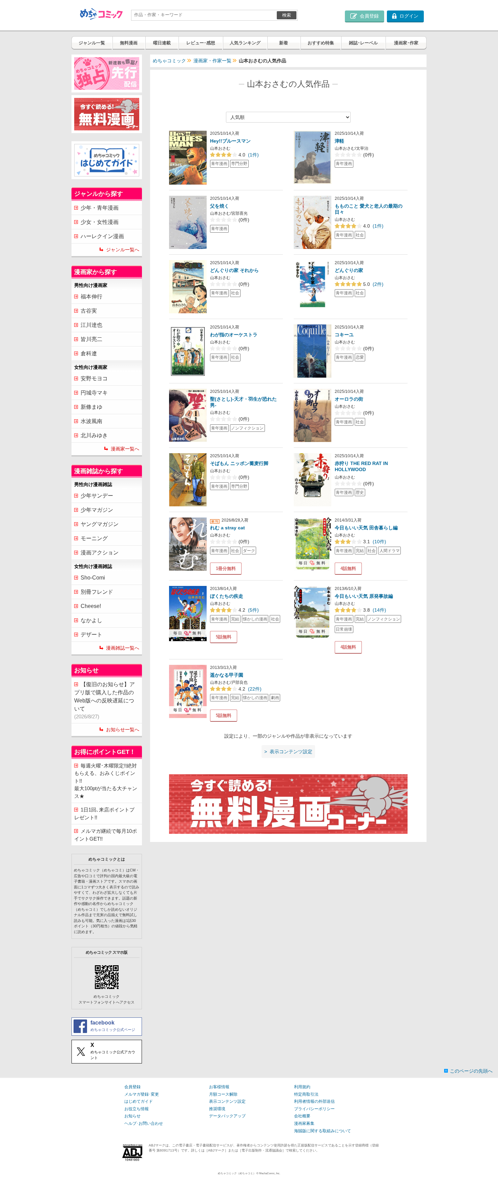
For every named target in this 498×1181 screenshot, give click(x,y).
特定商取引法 (306, 1094)
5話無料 (223, 636)
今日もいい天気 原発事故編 (364, 596)
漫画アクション (100, 552)
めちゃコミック (169, 60)
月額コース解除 (223, 1094)
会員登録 (132, 1086)
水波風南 (91, 421)
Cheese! (91, 606)
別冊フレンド (97, 592)
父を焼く (219, 206)
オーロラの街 (349, 399)
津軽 (339, 141)
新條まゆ (91, 407)
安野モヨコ (94, 378)
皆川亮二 (91, 339)
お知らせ (132, 1116)
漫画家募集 (304, 1123)
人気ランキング (245, 42)
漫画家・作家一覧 (212, 60)
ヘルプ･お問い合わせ (143, 1123)
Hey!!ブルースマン (230, 141)
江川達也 (91, 325)
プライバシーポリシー (314, 1108)
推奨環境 (217, 1108)
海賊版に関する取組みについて (322, 1131)
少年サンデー (97, 496)
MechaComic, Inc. (269, 1173)
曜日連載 (162, 42)
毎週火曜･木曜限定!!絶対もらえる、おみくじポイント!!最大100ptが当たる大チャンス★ (105, 781)
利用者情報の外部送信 (314, 1101)
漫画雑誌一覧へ (122, 648)
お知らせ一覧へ (122, 729)
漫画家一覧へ (125, 448)
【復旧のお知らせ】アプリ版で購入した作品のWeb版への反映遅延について (104, 700)
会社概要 (302, 1116)
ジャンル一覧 (92, 42)
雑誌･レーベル (363, 42)
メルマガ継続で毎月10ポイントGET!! (105, 835)
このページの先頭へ (471, 1071)
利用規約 (302, 1086)
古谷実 (89, 311)
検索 (286, 15)
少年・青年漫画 (100, 208)
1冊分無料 (226, 568)
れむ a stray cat (227, 527)
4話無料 (348, 568)
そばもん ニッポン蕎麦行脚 (239, 463)
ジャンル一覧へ (122, 249)
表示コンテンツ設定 (227, 1101)
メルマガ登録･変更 (141, 1094)
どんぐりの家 (349, 270)
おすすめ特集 (321, 42)
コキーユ (344, 334)
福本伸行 (91, 296)
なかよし (91, 620)
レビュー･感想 (200, 42)
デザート (91, 634)
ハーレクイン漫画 (102, 236)
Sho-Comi (93, 578)
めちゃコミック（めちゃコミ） (237, 1173)
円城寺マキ (94, 393)
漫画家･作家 (406, 42)
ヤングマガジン (100, 524)
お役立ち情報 (136, 1108)
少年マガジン (97, 510)
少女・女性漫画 (100, 222)
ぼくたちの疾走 (226, 596)
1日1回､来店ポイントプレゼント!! (104, 813)
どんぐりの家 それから (234, 270)
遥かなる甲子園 (226, 675)
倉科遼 (89, 353)
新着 (283, 42)
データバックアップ (227, 1116)
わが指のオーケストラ (233, 334)
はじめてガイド (138, 1101)
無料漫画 (129, 42)
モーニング (94, 538)
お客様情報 (219, 1086)
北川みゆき (94, 435)
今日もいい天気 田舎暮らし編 (366, 527)
